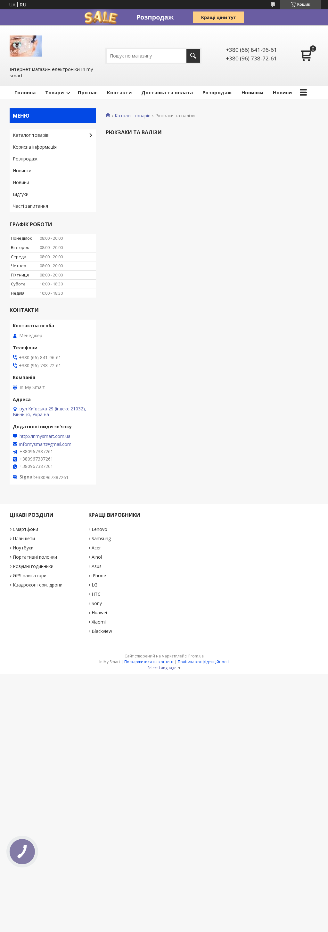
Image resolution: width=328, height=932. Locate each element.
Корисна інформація (35, 147)
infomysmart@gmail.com (45, 444)
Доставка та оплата (167, 92)
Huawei (99, 613)
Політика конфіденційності (203, 661)
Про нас (87, 92)
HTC (96, 594)
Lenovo (99, 529)
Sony (97, 603)
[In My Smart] (26, 45)
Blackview (102, 631)
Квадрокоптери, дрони (37, 585)
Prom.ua (196, 656)
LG (94, 585)
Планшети (24, 538)
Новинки (252, 92)
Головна (25, 92)
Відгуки (21, 194)
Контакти (119, 92)
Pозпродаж (217, 92)
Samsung (101, 538)
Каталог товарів (133, 116)
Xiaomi (99, 622)
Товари (54, 92)
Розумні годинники (33, 566)
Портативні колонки (35, 557)
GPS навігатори (29, 575)
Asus (97, 566)
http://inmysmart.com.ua (45, 436)
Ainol (97, 557)
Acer (96, 548)
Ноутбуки (23, 548)
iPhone (99, 575)
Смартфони (25, 529)
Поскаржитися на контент (149, 661)
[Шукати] (193, 56)
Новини (282, 92)
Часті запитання (30, 206)
